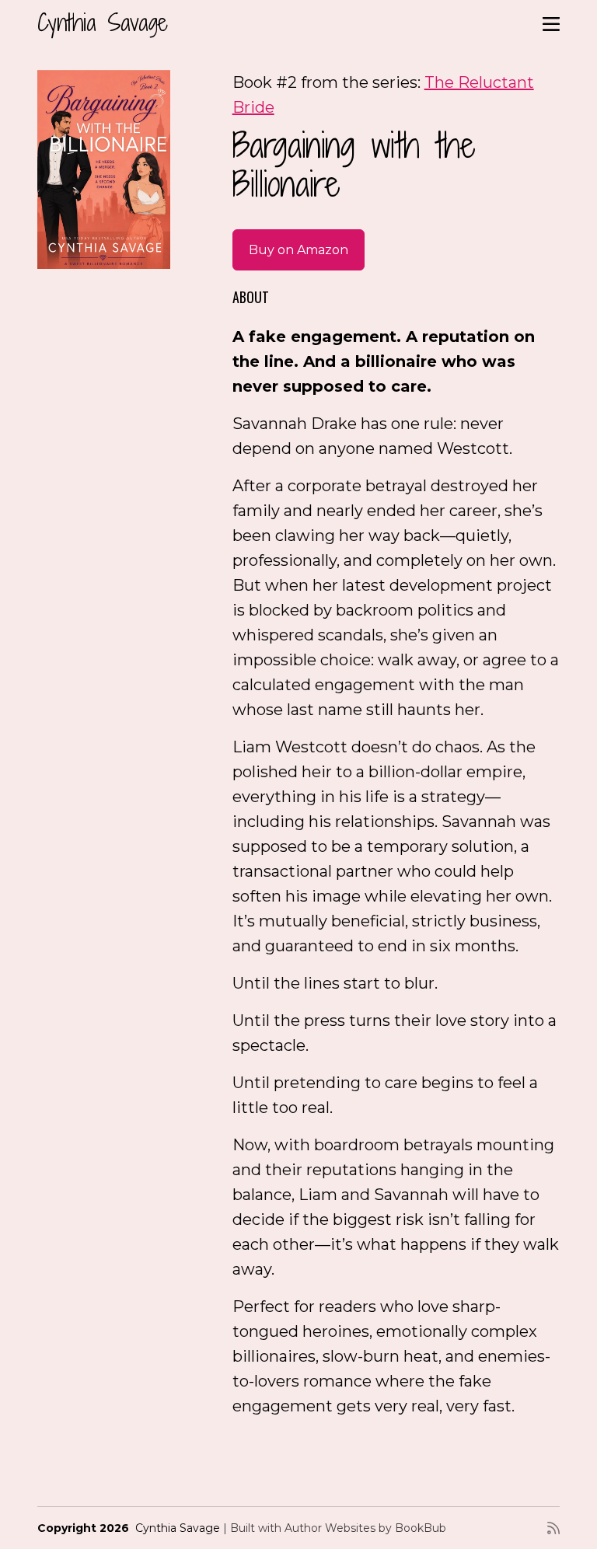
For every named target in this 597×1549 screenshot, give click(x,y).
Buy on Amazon (298, 249)
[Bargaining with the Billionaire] (103, 169)
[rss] (553, 1528)
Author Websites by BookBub (365, 1528)
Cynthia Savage (102, 22)
